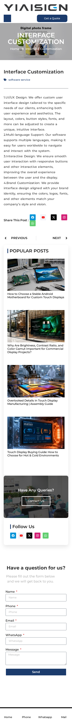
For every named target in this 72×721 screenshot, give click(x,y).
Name (11, 591)
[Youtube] (43, 217)
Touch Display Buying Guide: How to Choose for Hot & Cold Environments (33, 453)
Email (10, 620)
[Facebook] (33, 217)
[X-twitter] (54, 217)
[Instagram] (64, 217)
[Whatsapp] (33, 223)
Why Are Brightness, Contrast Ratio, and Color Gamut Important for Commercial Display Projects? (35, 349)
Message (13, 649)
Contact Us (36, 501)
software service (19, 79)
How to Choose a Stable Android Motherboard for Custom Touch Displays (35, 295)
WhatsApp (14, 635)
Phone (11, 606)
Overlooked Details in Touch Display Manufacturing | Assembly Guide (32, 402)
